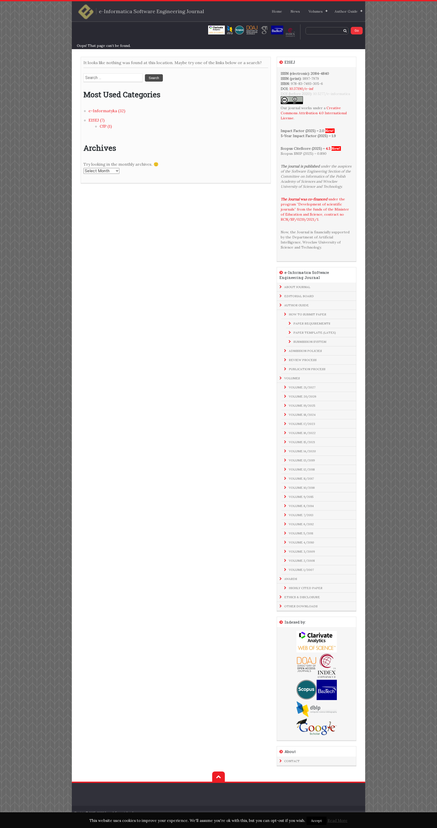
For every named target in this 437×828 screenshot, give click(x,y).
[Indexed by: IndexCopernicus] (290, 32)
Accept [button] (316, 821)
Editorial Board (299, 296)
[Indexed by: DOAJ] (252, 30)
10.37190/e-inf (301, 88)
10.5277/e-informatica (331, 93)
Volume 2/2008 (302, 560)
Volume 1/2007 (301, 570)
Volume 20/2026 (302, 396)
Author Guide (346, 11)
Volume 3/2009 (302, 551)
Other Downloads (301, 606)
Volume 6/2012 (301, 524)
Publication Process (307, 369)
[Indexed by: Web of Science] (216, 30)
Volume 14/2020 (302, 451)
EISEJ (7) (96, 120)
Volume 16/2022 (302, 433)
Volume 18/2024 (302, 415)
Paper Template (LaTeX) (314, 332)
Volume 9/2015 (301, 497)
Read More (337, 820)
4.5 (328, 148)
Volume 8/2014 (301, 506)
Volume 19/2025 (302, 405)
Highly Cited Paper (305, 588)
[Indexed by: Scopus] (239, 30)
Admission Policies (305, 351)
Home (277, 11)
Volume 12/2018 (302, 469)
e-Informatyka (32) (107, 110)
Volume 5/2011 (301, 533)
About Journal (297, 287)
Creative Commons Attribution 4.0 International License (314, 113)
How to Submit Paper (307, 314)
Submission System (309, 342)
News (295, 11)
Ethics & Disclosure (302, 597)
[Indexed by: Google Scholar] (264, 30)
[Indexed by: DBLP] (230, 30)
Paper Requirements (311, 323)
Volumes (316, 11)
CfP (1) (106, 126)
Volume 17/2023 (302, 424)
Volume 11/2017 (301, 478)
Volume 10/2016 (302, 488)
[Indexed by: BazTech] (277, 30)
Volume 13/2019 (302, 460)
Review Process (303, 360)
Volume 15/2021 (302, 442)
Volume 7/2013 (301, 515)
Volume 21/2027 (302, 387)
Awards (290, 579)
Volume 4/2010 (301, 542)
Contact (292, 761)
